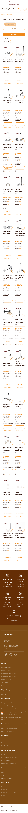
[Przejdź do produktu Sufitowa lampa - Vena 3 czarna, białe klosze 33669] (8, 268)
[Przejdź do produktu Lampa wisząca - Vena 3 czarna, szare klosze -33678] (8, 94)
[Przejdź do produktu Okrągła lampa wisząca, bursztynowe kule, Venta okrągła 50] (20, 527)
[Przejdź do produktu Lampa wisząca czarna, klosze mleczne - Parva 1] (20, 440)
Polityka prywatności (6, 795)
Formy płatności (5, 754)
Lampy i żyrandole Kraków (8, 731)
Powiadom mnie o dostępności (8, 80)
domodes (3, 14)
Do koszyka (8, 124)
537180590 (11, 645)
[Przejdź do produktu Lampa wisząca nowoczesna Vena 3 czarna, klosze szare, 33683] (8, 137)
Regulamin (4, 787)
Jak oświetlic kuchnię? (7, 706)
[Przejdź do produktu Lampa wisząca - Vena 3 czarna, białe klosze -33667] (20, 268)
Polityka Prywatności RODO (8, 792)
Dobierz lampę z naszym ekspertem (10, 709)
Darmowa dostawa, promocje (9, 757)
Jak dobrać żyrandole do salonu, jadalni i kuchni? (12, 718)
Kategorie (14, 34)
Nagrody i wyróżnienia (7, 778)
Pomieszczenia (9, 14)
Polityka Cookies (5, 790)
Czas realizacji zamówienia (8, 763)
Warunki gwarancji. (6, 667)
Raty (2, 685)
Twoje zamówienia (6, 740)
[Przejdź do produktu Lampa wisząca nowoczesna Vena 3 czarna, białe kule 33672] (20, 225)
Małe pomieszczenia (6, 703)
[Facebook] (6, 654)
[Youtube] (15, 654)
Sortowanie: (5, 38)
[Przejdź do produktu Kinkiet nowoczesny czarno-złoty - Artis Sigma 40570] (8, 312)
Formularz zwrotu (6, 670)
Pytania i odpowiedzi (6, 679)
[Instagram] (10, 654)
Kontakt (3, 772)
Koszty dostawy (5, 760)
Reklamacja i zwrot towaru (8, 673)
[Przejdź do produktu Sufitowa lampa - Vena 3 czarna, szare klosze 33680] (20, 94)
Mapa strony (4, 694)
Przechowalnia (5, 746)
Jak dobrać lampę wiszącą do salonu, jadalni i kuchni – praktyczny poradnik (13, 713)
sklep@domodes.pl (9, 648)
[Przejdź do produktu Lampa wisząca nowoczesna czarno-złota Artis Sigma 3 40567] (8, 355)
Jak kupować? (5, 682)
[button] (25, 3)
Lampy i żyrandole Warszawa (9, 728)
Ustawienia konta (5, 743)
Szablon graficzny (9, 810)
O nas (2, 775)
